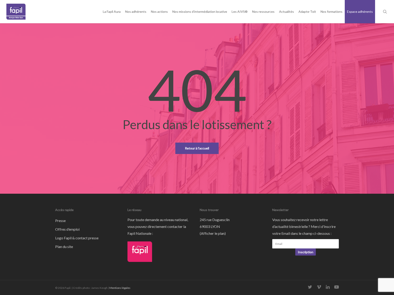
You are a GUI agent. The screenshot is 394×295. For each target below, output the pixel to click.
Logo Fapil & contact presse (76, 238)
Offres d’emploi (67, 229)
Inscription (305, 252)
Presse (60, 220)
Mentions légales (119, 288)
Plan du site (64, 246)
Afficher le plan (213, 233)
